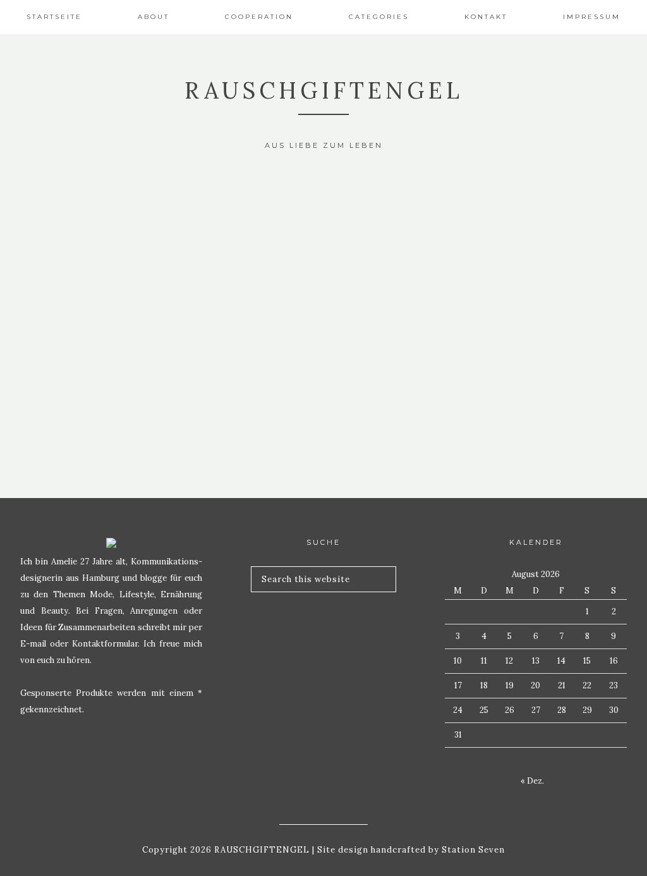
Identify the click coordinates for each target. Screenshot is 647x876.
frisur (107, 328)
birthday (108, 208)
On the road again (108, 356)
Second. (107, 237)
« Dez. (532, 781)
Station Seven (472, 849)
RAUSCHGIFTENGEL (323, 90)
